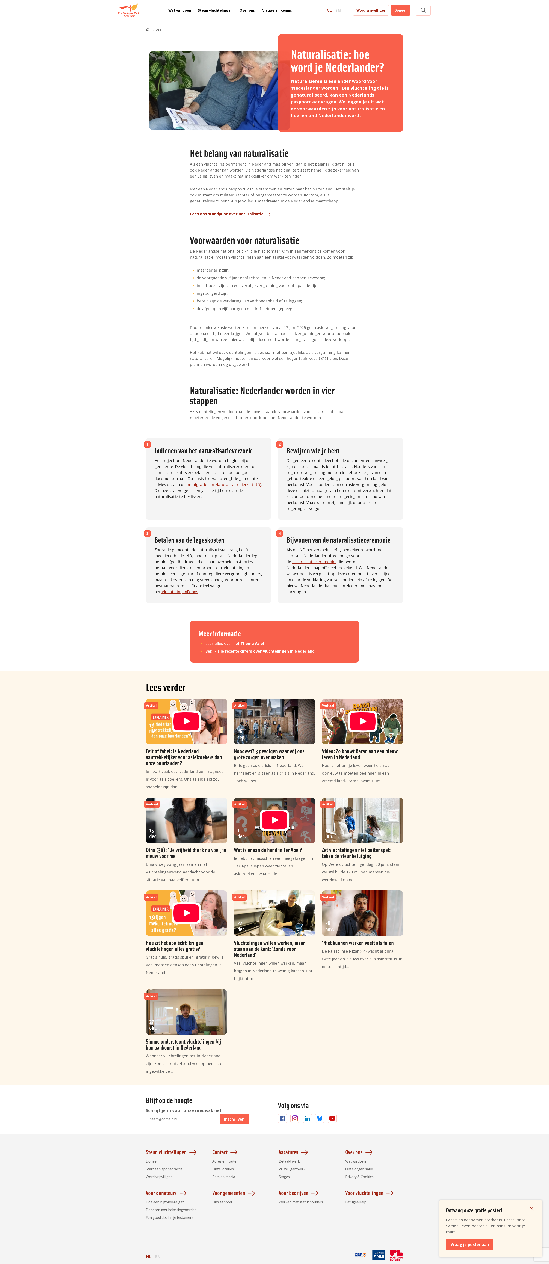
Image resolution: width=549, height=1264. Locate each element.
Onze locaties (223, 1169)
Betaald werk (289, 1161)
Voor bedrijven (293, 1192)
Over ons (247, 10)
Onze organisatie (359, 1169)
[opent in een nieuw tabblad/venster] (360, 1260)
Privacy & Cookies (359, 1176)
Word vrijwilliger (370, 10)
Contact (220, 1151)
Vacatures (288, 1151)
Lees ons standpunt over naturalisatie (227, 213)
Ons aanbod (222, 1202)
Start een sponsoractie (164, 1169)
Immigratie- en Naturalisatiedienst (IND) (224, 484)
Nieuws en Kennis (277, 10)
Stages (284, 1176)
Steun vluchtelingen (215, 10)
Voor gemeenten (228, 1192)
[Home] (148, 29)
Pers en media (223, 1176)
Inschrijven (234, 1119)
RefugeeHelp (355, 1202)
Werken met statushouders (301, 1202)
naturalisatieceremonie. (314, 561)
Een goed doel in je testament (169, 1217)
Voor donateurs (161, 1192)
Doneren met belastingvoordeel (171, 1209)
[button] (423, 10)
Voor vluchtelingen (364, 1192)
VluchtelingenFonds (179, 591)
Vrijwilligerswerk (292, 1169)
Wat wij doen (179, 10)
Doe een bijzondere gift (165, 1202)
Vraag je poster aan (470, 1244)
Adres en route (224, 1161)
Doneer (400, 10)
